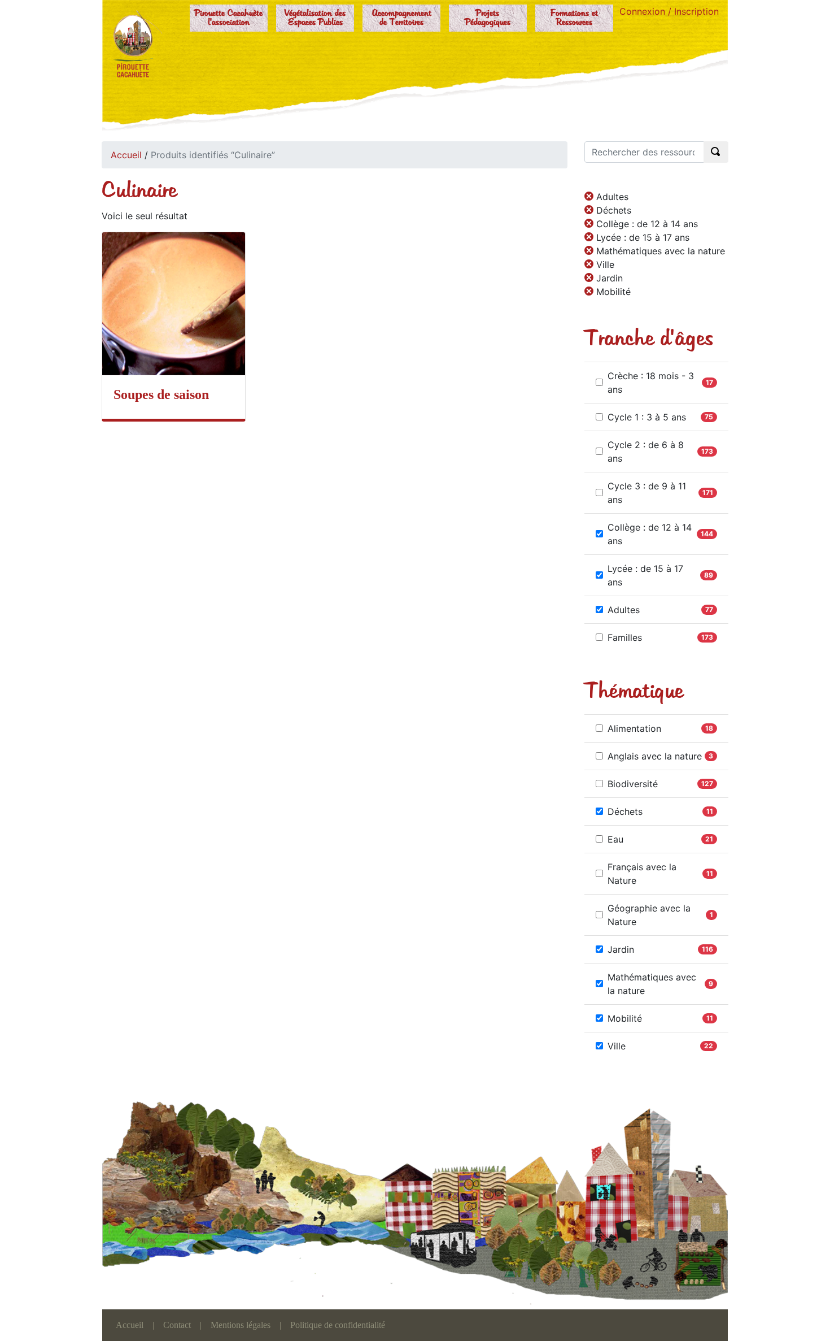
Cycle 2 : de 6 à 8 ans (646, 451)
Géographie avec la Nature (649, 914)
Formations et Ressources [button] (574, 18)
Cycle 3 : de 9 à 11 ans (647, 492)
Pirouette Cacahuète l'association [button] (229, 18)
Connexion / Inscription (669, 11)
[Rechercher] (716, 152)
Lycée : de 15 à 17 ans (645, 575)
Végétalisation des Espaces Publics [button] (315, 18)
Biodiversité (633, 783)
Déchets (625, 811)
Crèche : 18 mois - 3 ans (651, 382)
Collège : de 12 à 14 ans (650, 534)
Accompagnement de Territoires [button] (401, 18)
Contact (177, 1325)
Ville (617, 1046)
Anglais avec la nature (655, 756)
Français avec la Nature (642, 873)
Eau (615, 839)
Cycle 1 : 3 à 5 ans (647, 417)
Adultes (624, 609)
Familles (625, 637)
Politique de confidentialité (337, 1325)
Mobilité (625, 1018)
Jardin (621, 949)
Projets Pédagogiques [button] (487, 18)
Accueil (126, 154)
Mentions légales (240, 1325)
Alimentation (634, 728)
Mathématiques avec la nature (652, 983)
